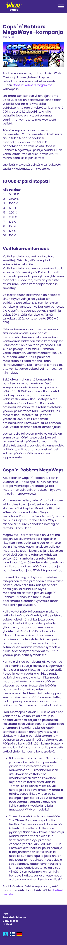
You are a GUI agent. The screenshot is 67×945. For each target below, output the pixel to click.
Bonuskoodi (10, 921)
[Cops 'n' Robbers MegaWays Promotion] (5, 934)
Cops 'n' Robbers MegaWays (32, 85)
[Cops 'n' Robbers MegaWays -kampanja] (12, 934)
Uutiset (7, 924)
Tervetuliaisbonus (14, 917)
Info (5, 914)
